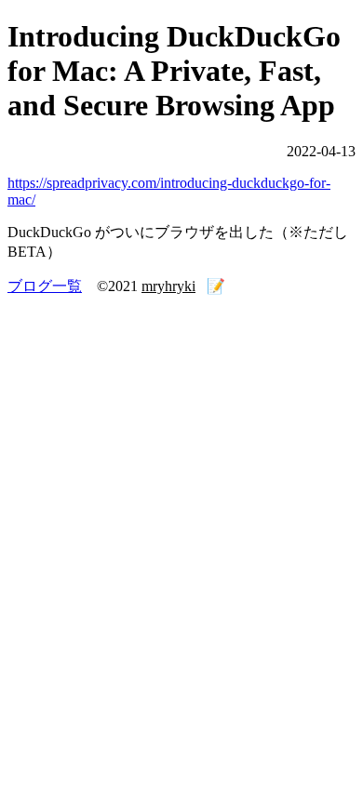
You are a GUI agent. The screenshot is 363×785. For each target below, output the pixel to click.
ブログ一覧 (44, 286)
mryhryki (168, 286)
